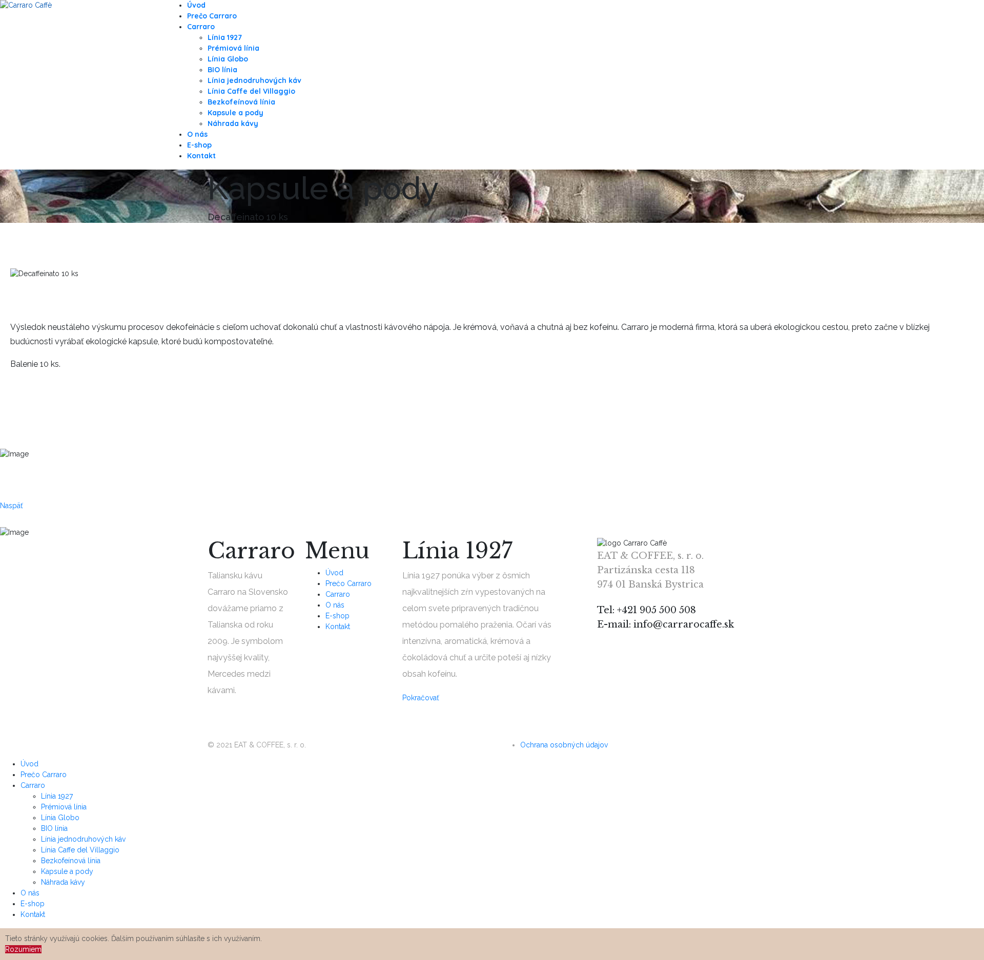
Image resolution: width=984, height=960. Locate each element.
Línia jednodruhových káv (254, 80)
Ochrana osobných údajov (564, 745)
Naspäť (11, 506)
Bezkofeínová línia (241, 102)
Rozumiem (23, 949)
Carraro (201, 26)
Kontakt (201, 155)
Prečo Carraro (212, 15)
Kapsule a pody (235, 112)
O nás (197, 134)
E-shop (199, 145)
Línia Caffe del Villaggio (251, 91)
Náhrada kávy (233, 123)
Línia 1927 (225, 37)
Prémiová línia (233, 48)
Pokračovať (420, 698)
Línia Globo (228, 59)
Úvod (196, 5)
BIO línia (222, 69)
